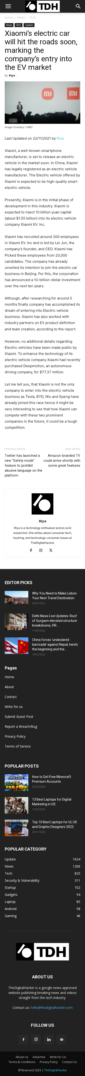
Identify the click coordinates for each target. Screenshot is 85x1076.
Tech (32, 18)
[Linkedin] (49, 1039)
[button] (78, 6)
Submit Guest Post (19, 716)
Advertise (39, 1057)
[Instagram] (43, 550)
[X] (52, 550)
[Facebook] (33, 550)
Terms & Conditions (21, 1062)
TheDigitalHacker (55, 1070)
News (21, 18)
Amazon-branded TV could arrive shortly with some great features (61, 460)
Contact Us (69, 1062)
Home (9, 18)
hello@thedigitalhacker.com (52, 1007)
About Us (22, 1057)
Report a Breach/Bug (21, 726)
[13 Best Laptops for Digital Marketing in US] (16, 805)
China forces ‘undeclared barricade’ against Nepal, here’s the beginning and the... (55, 644)
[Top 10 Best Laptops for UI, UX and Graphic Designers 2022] (16, 828)
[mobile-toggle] (8, 6)
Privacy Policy (15, 736)
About (9, 687)
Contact (11, 696)
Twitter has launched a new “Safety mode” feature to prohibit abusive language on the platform (23, 465)
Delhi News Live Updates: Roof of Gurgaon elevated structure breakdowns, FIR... (54, 620)
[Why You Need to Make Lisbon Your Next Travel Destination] (16, 597)
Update (29, 25)
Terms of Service (18, 746)
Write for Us (58, 1057)
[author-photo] (42, 514)
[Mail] (61, 1039)
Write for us (14, 706)
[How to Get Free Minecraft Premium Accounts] (16, 782)
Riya (12, 75)
